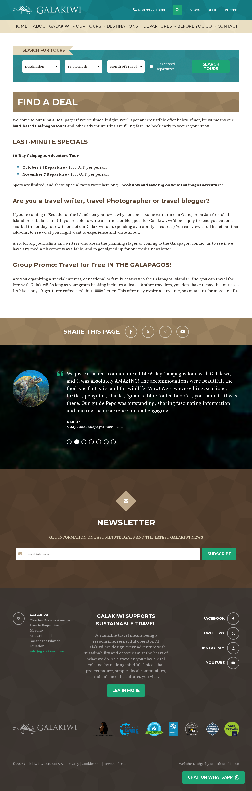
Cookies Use (91, 763)
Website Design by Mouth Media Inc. (209, 763)
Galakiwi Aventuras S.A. (44, 763)
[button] (69, 441)
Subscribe (219, 554)
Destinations (122, 26)
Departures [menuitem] (157, 26)
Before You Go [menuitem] (194, 26)
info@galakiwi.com (47, 651)
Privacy (72, 763)
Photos (232, 9)
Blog (212, 9)
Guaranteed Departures (168, 66)
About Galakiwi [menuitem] (51, 26)
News (195, 9)
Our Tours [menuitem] (88, 26)
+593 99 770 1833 (151, 9)
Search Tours (211, 66)
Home (20, 26)
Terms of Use (115, 763)
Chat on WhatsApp (210, 777)
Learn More (126, 690)
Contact (228, 26)
